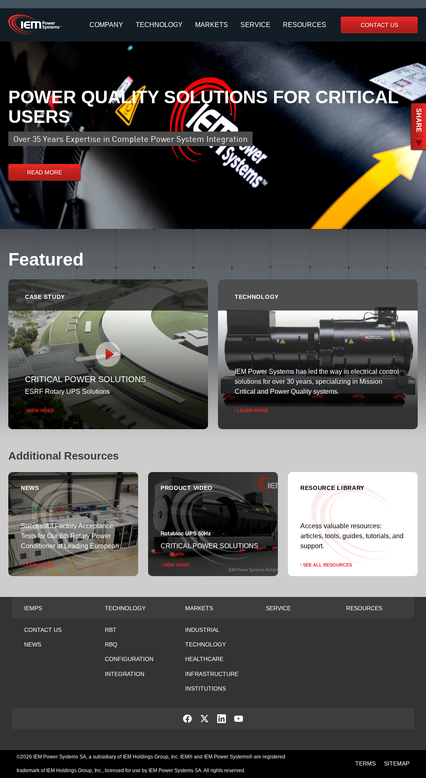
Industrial (202, 629)
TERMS (365, 763)
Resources (304, 25)
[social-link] (187, 720)
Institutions (205, 688)
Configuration (129, 659)
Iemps (33, 608)
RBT (110, 629)
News (32, 644)
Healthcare (204, 659)
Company (106, 25)
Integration (124, 674)
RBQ (111, 644)
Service (255, 25)
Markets (211, 25)
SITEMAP (396, 763)
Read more (44, 172)
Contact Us (379, 25)
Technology (159, 25)
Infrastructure (211, 674)
